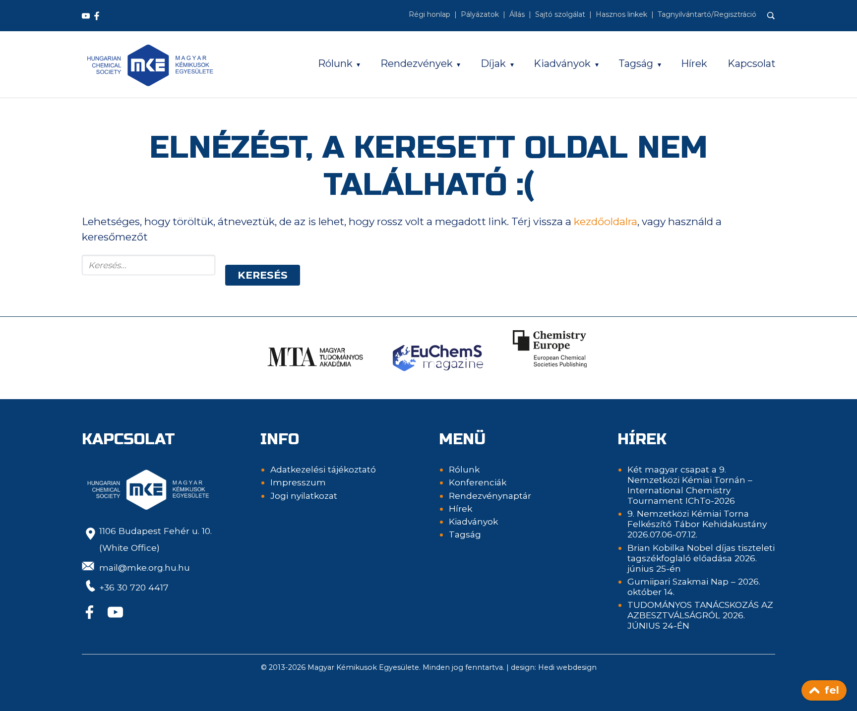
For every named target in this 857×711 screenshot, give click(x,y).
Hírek (694, 63)
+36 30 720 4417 (134, 587)
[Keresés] (771, 15)
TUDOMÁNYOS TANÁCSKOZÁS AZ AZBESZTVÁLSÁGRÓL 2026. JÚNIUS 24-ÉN (700, 615)
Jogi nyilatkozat (303, 495)
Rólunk (335, 63)
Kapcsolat (752, 63)
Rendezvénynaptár (490, 495)
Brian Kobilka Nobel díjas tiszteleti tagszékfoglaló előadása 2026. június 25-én (701, 558)
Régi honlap (429, 14)
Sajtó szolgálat (560, 14)
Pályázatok (480, 14)
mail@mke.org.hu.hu (144, 567)
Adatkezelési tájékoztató (323, 469)
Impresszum (298, 482)
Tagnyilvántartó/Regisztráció (707, 14)
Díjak (493, 63)
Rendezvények (416, 63)
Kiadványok (562, 63)
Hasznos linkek (621, 14)
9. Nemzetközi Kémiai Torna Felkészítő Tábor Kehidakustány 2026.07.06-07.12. (697, 523)
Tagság (635, 63)
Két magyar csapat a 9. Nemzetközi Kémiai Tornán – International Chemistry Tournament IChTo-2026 (689, 485)
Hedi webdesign (567, 667)
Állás (517, 14)
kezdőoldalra (605, 221)
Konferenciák (477, 482)
